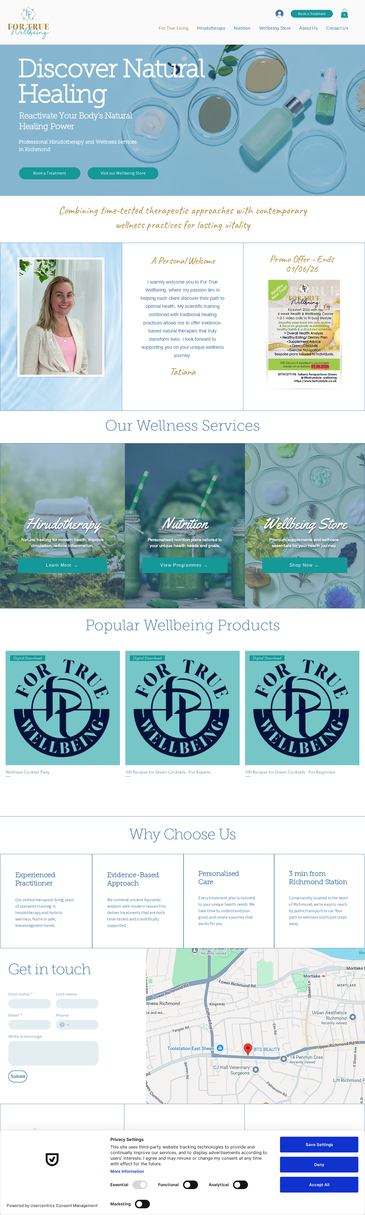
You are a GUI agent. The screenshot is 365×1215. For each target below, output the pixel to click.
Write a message (25, 1036)
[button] (344, 13)
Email (15, 1015)
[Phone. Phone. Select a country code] (64, 1024)
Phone (62, 1015)
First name (20, 994)
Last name (66, 994)
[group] (182, 725)
